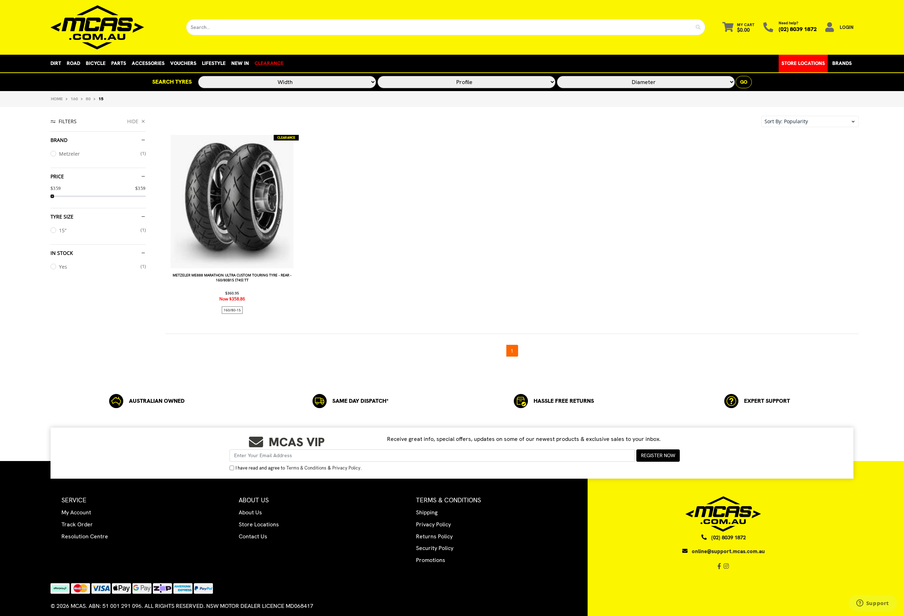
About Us (250, 512)
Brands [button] (842, 63)
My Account (76, 512)
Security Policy (434, 548)
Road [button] (73, 63)
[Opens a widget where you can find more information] (872, 603)
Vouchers (183, 63)
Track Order (77, 524)
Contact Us (253, 536)
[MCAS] (113, 27)
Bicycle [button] (96, 63)
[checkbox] (98, 154)
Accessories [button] (148, 63)
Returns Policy (434, 536)
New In (240, 63)
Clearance (269, 63)
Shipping (427, 512)
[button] (810, 121)
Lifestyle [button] (214, 63)
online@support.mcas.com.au (728, 551)
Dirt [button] (55, 63)
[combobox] (439, 27)
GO (743, 82)
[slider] (52, 196)
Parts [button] (118, 63)
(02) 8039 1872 (798, 29)
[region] (98, 236)
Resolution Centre (84, 536)
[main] (512, 246)
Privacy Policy (346, 468)
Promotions (430, 560)
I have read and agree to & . (299, 468)
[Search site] (698, 27)
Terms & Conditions (306, 468)
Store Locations (803, 63)
